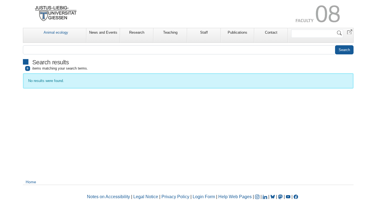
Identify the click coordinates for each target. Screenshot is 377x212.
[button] (349, 32)
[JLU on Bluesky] (273, 196)
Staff (204, 32)
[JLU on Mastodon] (281, 196)
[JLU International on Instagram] (258, 196)
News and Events (103, 32)
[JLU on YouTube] (288, 196)
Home (31, 182)
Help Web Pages (235, 196)
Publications (237, 32)
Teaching (170, 32)
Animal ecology (56, 32)
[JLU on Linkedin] (265, 196)
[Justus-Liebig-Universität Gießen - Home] (55, 13)
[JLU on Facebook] (296, 196)
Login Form (204, 196)
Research (136, 32)
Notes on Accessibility (109, 196)
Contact (271, 32)
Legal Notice (145, 196)
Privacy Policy (175, 196)
